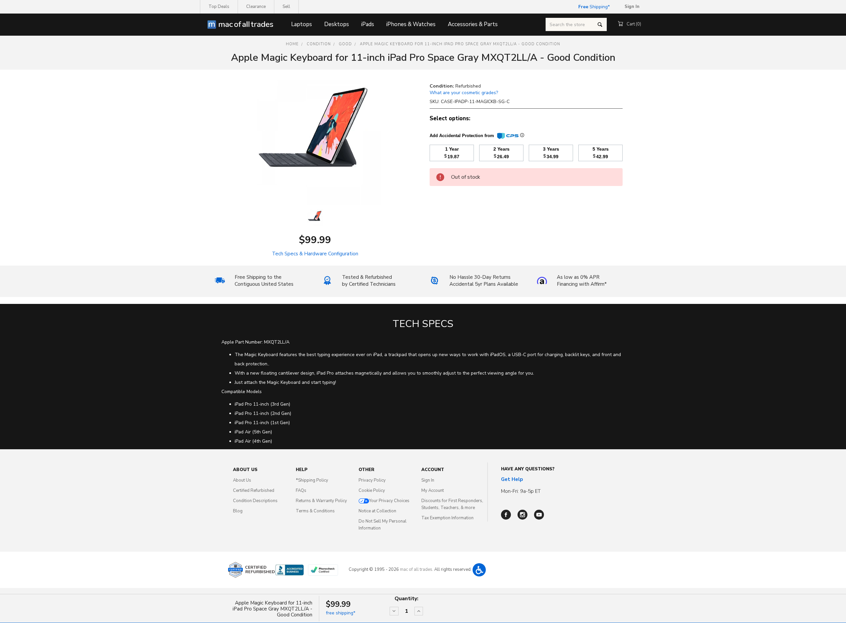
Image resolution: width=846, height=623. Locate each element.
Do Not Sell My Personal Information (382, 524)
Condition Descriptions (255, 501)
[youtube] (539, 515)
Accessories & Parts (473, 24)
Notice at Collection (377, 511)
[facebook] (506, 515)
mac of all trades (416, 569)
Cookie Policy (372, 491)
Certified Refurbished (253, 491)
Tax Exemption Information (447, 518)
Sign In (427, 480)
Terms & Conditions (315, 511)
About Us (242, 480)
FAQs (301, 491)
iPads (367, 24)
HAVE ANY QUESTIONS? (528, 469)
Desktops (336, 24)
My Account (432, 491)
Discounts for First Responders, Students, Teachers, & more (452, 504)
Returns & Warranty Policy (321, 501)
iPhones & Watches (411, 24)
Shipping (593, 7)
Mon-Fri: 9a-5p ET (521, 491)
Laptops (301, 24)
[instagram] (522, 515)
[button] (479, 569)
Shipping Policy (312, 480)
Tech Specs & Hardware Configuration (315, 253)
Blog (238, 511)
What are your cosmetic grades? (464, 93)
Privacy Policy (372, 480)
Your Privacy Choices (389, 501)
